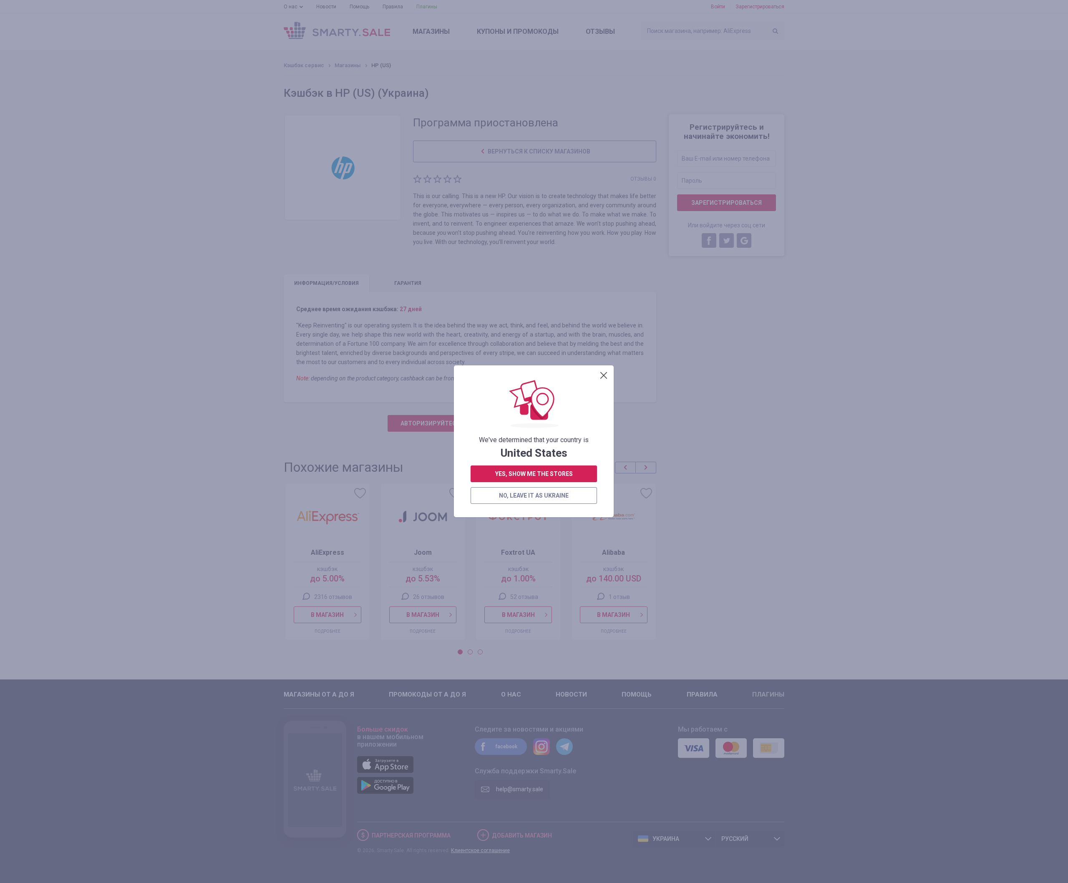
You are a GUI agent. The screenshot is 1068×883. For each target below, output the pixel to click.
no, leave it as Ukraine (534, 495)
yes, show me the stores (534, 473)
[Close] (603, 375)
